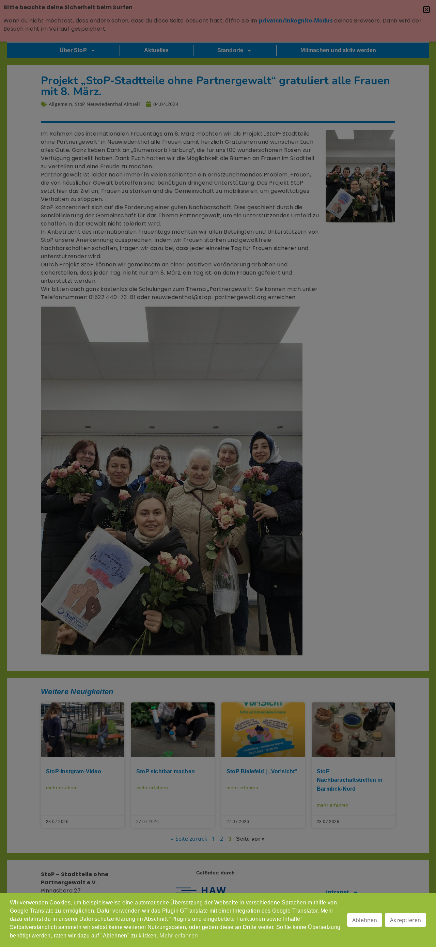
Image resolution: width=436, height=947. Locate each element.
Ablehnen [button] (364, 920)
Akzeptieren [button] (405, 920)
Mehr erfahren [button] (178, 935)
